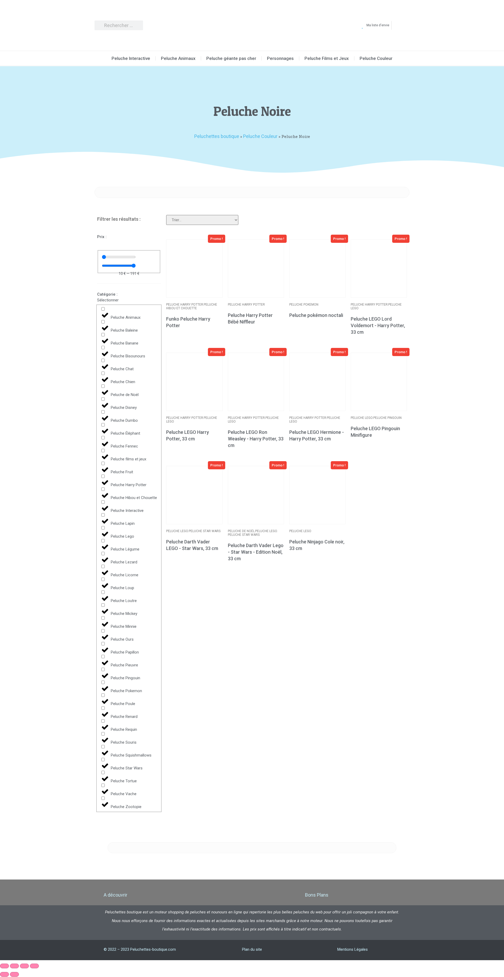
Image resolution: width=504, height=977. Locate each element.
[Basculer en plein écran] (14, 966)
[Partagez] (24, 966)
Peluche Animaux (178, 58)
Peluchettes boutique (216, 136)
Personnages (280, 58)
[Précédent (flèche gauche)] (4, 974)
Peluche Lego (362, 418)
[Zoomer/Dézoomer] (4, 966)
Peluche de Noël (241, 531)
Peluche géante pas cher (231, 58)
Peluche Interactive (131, 58)
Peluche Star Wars (204, 531)
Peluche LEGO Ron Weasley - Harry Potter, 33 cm (256, 438)
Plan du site (252, 949)
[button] (216, 239)
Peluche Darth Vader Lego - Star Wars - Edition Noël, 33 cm (256, 552)
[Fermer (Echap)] (34, 966)
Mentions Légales (352, 949)
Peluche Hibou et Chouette (191, 306)
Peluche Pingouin (387, 418)
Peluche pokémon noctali (316, 315)
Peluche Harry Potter (184, 304)
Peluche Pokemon (303, 304)
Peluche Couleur (376, 58)
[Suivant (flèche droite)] (14, 974)
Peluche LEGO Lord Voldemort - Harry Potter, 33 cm (378, 325)
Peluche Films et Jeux (326, 58)
